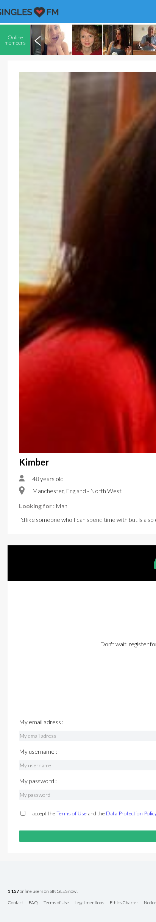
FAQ (33, 902)
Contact (15, 902)
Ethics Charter (124, 902)
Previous (37, 40)
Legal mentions (89, 902)
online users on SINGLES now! (43, 891)
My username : (38, 751)
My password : (38, 781)
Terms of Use (71, 813)
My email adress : (41, 722)
